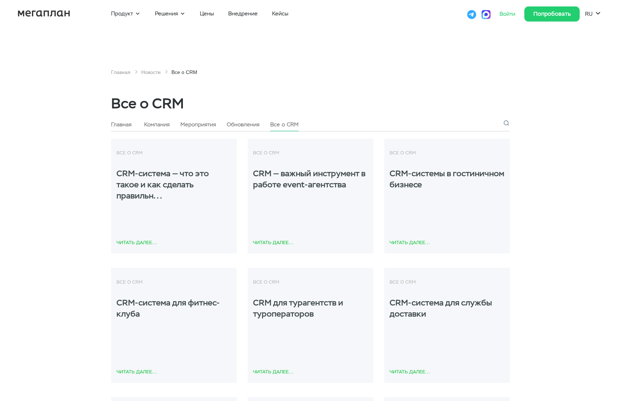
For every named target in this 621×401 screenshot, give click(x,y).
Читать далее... (136, 242)
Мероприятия (198, 124)
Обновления (243, 124)
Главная (120, 72)
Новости (151, 72)
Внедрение (243, 13)
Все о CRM (284, 124)
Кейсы (280, 13)
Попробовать (552, 14)
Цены (207, 13)
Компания (157, 124)
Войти (508, 14)
